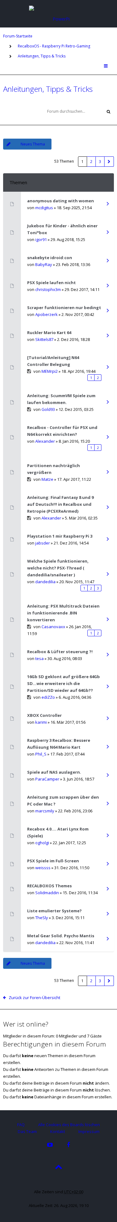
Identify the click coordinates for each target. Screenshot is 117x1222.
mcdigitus (44, 207)
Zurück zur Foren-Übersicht (34, 997)
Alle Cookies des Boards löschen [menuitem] (69, 1124)
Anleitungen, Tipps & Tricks (42, 56)
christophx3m (48, 289)
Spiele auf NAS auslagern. (54, 772)
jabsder (42, 543)
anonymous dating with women (60, 201)
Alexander (45, 441)
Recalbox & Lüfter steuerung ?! (60, 651)
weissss (43, 867)
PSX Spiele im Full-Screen (53, 861)
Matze (47, 479)
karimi (41, 722)
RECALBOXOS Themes (49, 886)
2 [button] (91, 161)
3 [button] (100, 161)
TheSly (41, 917)
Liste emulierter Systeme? (54, 911)
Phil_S (40, 754)
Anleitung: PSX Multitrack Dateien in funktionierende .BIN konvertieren (63, 613)
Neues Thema (33, 144)
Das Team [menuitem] (27, 1131)
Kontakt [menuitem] (57, 1131)
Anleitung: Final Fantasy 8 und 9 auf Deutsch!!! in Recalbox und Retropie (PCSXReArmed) (60, 504)
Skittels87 (44, 339)
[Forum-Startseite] (58, 13)
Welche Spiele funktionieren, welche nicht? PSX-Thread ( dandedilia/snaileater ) (58, 568)
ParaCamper (47, 779)
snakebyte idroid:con (49, 257)
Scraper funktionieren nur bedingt (64, 307)
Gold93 (48, 409)
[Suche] (108, 111)
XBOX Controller (44, 715)
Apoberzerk (46, 314)
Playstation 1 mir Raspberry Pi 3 (59, 536)
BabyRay (43, 264)
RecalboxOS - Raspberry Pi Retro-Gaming (54, 46)
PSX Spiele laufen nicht (51, 282)
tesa (39, 658)
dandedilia (45, 581)
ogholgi (42, 842)
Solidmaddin (47, 892)
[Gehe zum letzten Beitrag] (108, 204)
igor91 (41, 239)
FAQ (21, 1124)
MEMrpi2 (49, 371)
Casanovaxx (53, 626)
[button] (109, 161)
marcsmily (44, 811)
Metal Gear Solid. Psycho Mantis (60, 936)
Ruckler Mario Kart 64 (49, 332)
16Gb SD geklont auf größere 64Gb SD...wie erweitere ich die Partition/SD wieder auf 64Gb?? (63, 683)
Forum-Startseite (17, 36)
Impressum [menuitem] (89, 1131)
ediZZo (48, 697)
